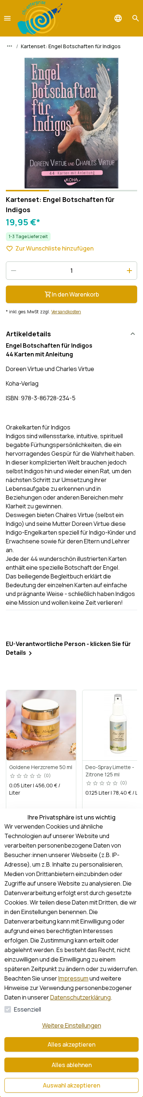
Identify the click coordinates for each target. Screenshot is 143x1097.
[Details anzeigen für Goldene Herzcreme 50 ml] (41, 725)
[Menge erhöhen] (129, 270)
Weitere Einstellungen (71, 1025)
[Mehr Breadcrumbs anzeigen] (9, 46)
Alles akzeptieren (71, 1044)
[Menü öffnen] (7, 18)
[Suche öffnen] (135, 18)
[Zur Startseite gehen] (40, 18)
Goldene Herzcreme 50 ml (40, 767)
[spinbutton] (71, 270)
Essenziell (27, 1009)
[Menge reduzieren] (13, 270)
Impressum (73, 978)
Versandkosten (66, 312)
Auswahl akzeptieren (71, 1085)
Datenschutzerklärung (80, 997)
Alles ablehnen (72, 1065)
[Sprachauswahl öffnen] (118, 18)
